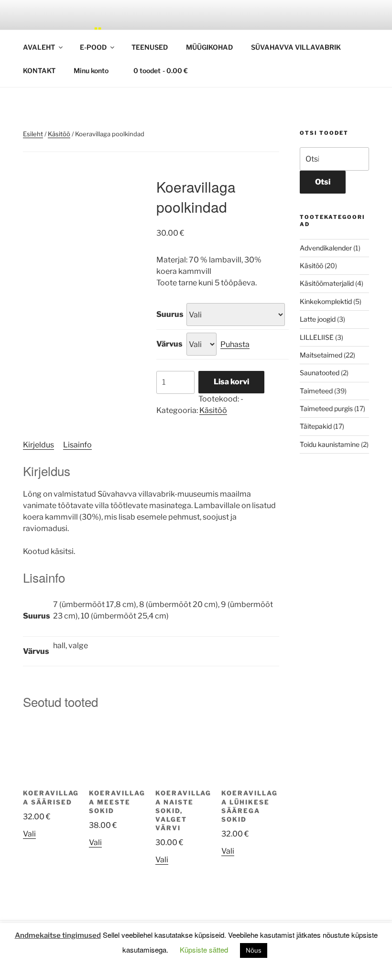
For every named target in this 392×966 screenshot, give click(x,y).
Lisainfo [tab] (77, 444)
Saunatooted (319, 373)
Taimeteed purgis (326, 408)
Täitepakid (316, 426)
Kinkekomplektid (326, 301)
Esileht (33, 134)
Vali (29, 833)
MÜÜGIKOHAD (209, 47)
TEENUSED (149, 47)
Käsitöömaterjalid (327, 283)
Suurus (170, 314)
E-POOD (93, 47)
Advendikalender (326, 248)
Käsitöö (59, 134)
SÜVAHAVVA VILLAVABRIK (296, 47)
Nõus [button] (253, 950)
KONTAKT (39, 70)
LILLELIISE (317, 337)
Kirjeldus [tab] (38, 444)
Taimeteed (316, 391)
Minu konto (91, 70)
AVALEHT (39, 47)
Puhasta (235, 344)
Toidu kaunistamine (329, 444)
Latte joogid (318, 319)
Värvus (169, 343)
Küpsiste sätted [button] (204, 949)
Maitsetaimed (321, 355)
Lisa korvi (231, 381)
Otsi (322, 181)
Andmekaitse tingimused (58, 935)
